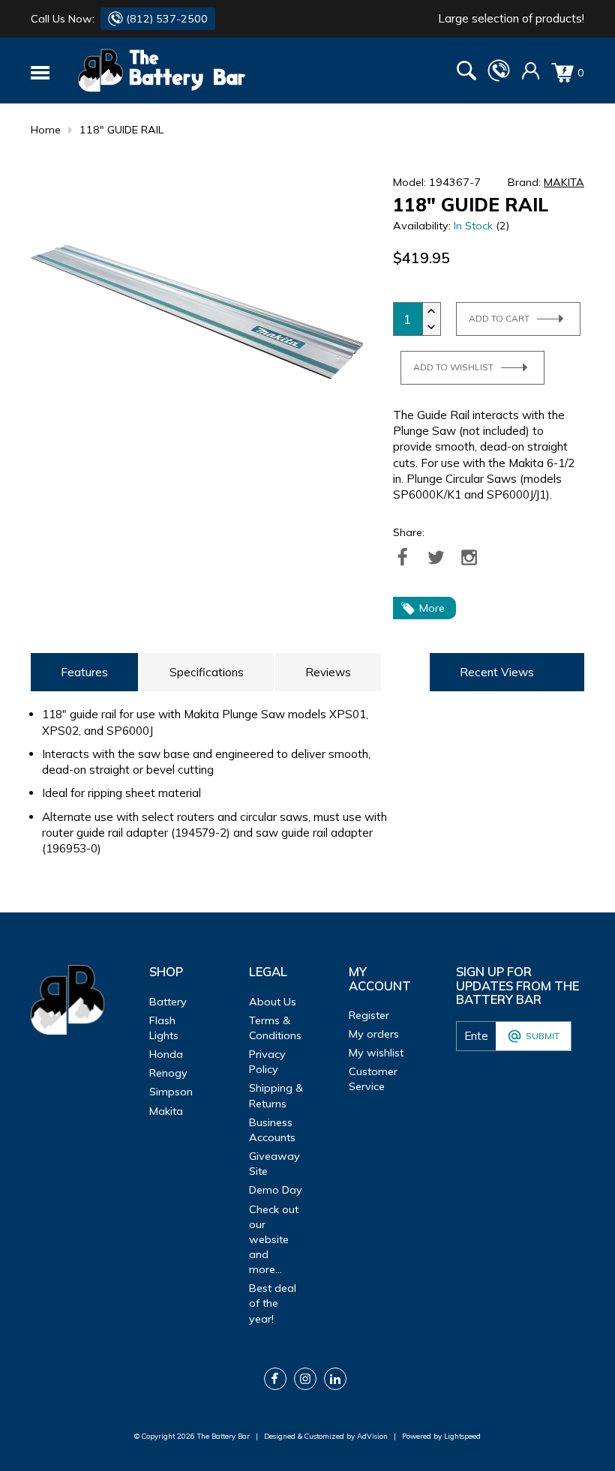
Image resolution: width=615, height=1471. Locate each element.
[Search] (466, 72)
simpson (171, 1091)
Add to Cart (499, 318)
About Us (272, 1001)
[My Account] (530, 76)
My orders (374, 1034)
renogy (168, 1073)
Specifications (207, 672)
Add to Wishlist (453, 367)
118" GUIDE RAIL (122, 129)
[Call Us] (499, 78)
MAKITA (564, 182)
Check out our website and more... (273, 1240)
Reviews (328, 672)
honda (166, 1054)
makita (166, 1111)
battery (168, 1001)
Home (46, 129)
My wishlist (376, 1052)
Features (84, 672)
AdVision (372, 1435)
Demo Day (275, 1190)
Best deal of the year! (272, 1303)
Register (369, 1015)
